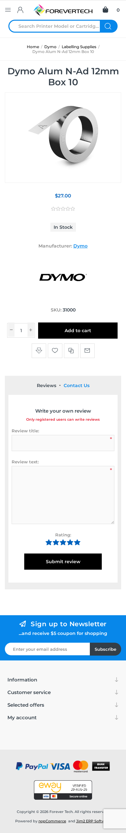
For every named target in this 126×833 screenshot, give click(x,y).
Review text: (25, 461)
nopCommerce (52, 821)
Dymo (80, 246)
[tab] (46, 385)
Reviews (46, 385)
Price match (39, 350)
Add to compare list (71, 350)
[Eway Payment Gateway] (63, 790)
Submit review (63, 561)
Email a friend (87, 350)
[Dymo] (63, 298)
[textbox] (58, 26)
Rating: (63, 534)
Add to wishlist (55, 350)
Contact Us (76, 385)
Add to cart (78, 330)
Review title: (25, 430)
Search (109, 26)
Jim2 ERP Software (93, 821)
